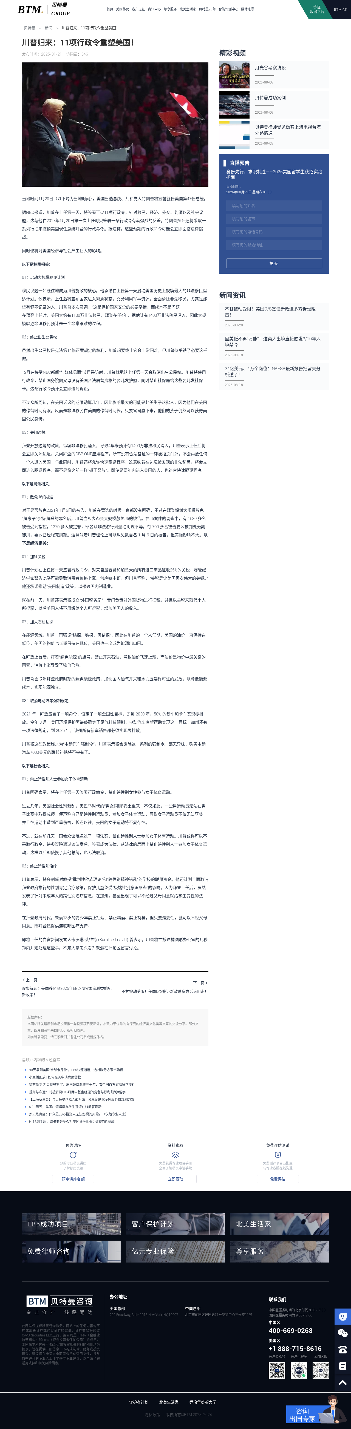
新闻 (48, 28)
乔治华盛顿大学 (202, 1402)
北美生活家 (169, 1402)
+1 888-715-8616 (295, 1349)
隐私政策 (152, 1415)
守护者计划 (138, 1402)
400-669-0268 (291, 1331)
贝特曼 (29, 28)
